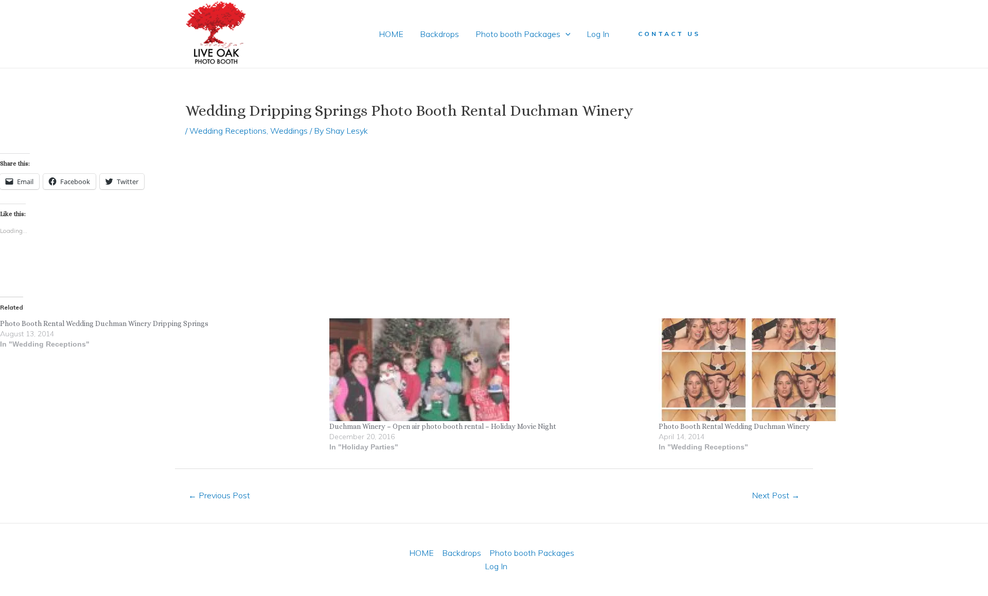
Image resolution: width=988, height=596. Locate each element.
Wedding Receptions (228, 130)
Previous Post (219, 495)
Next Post (776, 495)
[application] (565, 34)
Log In (598, 34)
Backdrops (439, 34)
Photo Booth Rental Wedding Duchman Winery (734, 426)
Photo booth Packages (517, 34)
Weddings (289, 130)
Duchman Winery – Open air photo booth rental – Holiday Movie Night (442, 426)
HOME (391, 34)
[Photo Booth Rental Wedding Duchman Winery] (818, 369)
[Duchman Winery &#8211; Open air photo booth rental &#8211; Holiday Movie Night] (488, 369)
